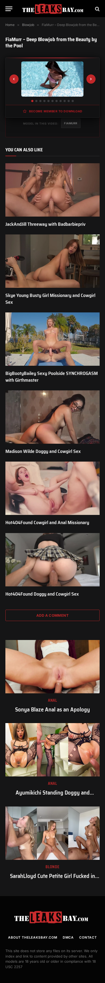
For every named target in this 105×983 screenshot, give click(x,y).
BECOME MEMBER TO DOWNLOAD (55, 111)
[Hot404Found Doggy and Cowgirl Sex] (52, 559)
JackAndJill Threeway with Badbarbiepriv (45, 224)
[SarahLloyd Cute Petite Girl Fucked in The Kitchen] (52, 833)
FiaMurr (71, 123)
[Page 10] (69, 101)
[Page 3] (40, 101)
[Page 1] (32, 101)
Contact (88, 937)
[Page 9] (65, 101)
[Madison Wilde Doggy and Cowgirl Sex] (52, 417)
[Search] (97, 9)
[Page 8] (61, 101)
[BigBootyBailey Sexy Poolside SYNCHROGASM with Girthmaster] (52, 339)
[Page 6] (52, 101)
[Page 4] (44, 101)
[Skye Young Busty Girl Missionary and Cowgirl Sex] (52, 261)
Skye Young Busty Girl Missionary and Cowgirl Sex (50, 299)
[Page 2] (36, 101)
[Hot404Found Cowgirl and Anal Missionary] (52, 488)
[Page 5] (48, 101)
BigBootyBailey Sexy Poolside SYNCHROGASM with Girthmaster (51, 377)
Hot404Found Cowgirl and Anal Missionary (47, 522)
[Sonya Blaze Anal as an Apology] (52, 666)
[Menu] (8, 9)
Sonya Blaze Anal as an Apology (52, 709)
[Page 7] (56, 101)
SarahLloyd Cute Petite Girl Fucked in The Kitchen (52, 879)
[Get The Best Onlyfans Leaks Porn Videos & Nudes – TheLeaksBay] (53, 9)
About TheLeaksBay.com (32, 937)
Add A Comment (52, 615)
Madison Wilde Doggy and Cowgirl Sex (43, 451)
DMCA (68, 937)
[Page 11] (73, 101)
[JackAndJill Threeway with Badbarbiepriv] (52, 190)
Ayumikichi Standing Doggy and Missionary (53, 796)
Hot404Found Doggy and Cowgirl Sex (42, 594)
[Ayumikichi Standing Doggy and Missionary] (52, 749)
